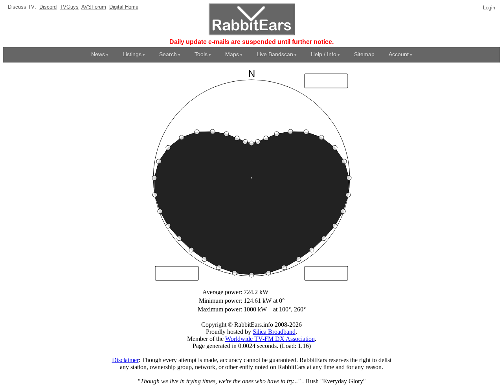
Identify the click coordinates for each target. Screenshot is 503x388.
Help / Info (323, 54)
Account (399, 54)
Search (168, 54)
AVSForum (93, 7)
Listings (132, 54)
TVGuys (69, 7)
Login (489, 8)
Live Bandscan (275, 54)
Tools (201, 54)
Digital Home (123, 7)
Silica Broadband (274, 331)
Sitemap (364, 54)
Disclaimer (125, 360)
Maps (232, 54)
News (98, 54)
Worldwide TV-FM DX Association (270, 338)
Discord (48, 7)
